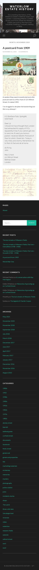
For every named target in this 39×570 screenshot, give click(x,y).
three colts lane (8, 509)
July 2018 (6, 334)
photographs (7, 483)
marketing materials (10, 466)
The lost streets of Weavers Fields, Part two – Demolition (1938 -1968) (19, 245)
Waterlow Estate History (19, 8)
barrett (5, 427)
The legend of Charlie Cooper (20, 301)
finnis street (7, 449)
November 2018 (9, 325)
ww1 (4, 543)
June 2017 (6, 347)
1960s (5, 410)
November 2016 (9, 368)
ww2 (4, 548)
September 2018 (9, 330)
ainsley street (7, 423)
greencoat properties (10, 457)
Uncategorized (8, 513)
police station (7, 487)
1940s (5, 401)
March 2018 (7, 338)
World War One (8, 262)
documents (7, 440)
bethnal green (7, 431)
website (5, 535)
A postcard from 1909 (16, 48)
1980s (5, 418)
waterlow (6, 526)
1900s (5, 388)
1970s (5, 414)
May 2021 (6, 317)
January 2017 (7, 360)
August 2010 (7, 373)
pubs (4, 492)
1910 (4, 393)
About (5, 210)
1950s (5, 405)
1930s (5, 397)
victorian (6, 518)
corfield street (8, 436)
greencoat (6, 453)
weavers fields (8, 531)
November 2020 (9, 321)
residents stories (8, 496)
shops (5, 500)
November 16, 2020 (10, 51)
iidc (4, 462)
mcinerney (6, 470)
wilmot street (7, 539)
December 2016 (8, 364)
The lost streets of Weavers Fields (15, 240)
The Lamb (6, 505)
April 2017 (6, 351)
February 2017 (8, 355)
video (5, 522)
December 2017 (8, 343)
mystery (6, 479)
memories (6, 474)
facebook (6, 444)
